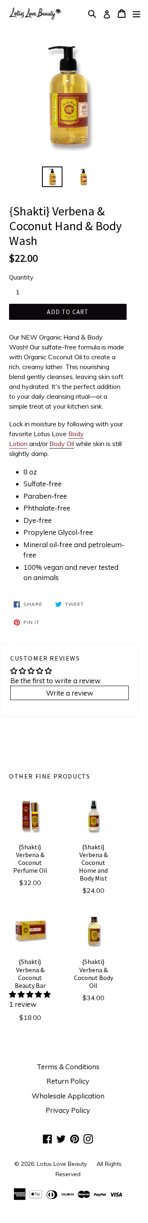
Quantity (21, 277)
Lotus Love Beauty (62, 1164)
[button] (30, 994)
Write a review (69, 693)
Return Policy (67, 1081)
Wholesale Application (68, 1095)
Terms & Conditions (68, 1066)
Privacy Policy (68, 1110)
